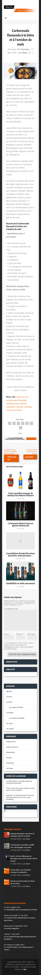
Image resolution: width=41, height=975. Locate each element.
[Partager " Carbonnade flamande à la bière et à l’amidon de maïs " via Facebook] (9, 423)
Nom (7, 634)
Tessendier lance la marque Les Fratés (21, 909)
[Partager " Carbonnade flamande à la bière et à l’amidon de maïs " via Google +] (18, 423)
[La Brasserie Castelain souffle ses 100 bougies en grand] (6, 846)
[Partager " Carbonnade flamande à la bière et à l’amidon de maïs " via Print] (20, 428)
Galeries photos (12, 747)
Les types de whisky (16, 718)
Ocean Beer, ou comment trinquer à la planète (20, 871)
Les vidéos (10, 729)
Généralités (10, 752)
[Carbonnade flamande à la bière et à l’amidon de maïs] (20, 71)
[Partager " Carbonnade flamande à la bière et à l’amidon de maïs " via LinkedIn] (27, 423)
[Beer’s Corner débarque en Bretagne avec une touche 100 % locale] (6, 857)
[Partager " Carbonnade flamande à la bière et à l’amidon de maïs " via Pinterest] (23, 423)
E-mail (20, 634)
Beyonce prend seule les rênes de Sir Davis (22, 882)
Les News (22, 52)
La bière (9, 702)
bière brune (22, 397)
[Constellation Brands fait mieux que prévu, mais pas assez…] (20, 540)
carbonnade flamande (16, 400)
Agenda (9, 691)
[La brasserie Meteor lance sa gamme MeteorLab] (20, 510)
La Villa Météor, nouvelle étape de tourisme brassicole (19, 782)
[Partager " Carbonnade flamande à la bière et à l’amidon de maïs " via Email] (31, 423)
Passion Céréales (24, 407)
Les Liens (9, 723)
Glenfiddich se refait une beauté (20, 583)
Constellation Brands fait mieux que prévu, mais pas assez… (20, 554)
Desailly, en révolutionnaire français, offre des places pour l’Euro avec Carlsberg (20, 797)
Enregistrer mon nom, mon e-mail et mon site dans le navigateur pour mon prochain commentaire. (19, 646)
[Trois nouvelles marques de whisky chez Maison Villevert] (20, 480)
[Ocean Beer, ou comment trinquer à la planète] (6, 871)
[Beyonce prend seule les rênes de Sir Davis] (6, 882)
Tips (24, 969)
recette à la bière (14, 410)
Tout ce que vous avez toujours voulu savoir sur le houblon (20, 789)
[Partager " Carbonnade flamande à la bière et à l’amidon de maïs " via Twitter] (14, 423)
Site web (31, 634)
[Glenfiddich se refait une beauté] (20, 570)
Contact (9, 697)
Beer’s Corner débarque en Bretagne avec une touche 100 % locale (23, 858)
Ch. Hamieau (23, 49)
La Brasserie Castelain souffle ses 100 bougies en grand (22, 846)
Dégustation (11, 741)
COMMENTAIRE (11, 609)
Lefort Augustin (12, 928)
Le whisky (9, 713)
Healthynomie (12, 403)
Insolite (9, 758)
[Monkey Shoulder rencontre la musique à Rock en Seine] (6, 834)
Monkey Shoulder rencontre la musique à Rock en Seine (22, 834)
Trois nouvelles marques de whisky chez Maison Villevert (20, 494)
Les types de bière (16, 707)
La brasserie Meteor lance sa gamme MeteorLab (20, 524)
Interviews (10, 763)
